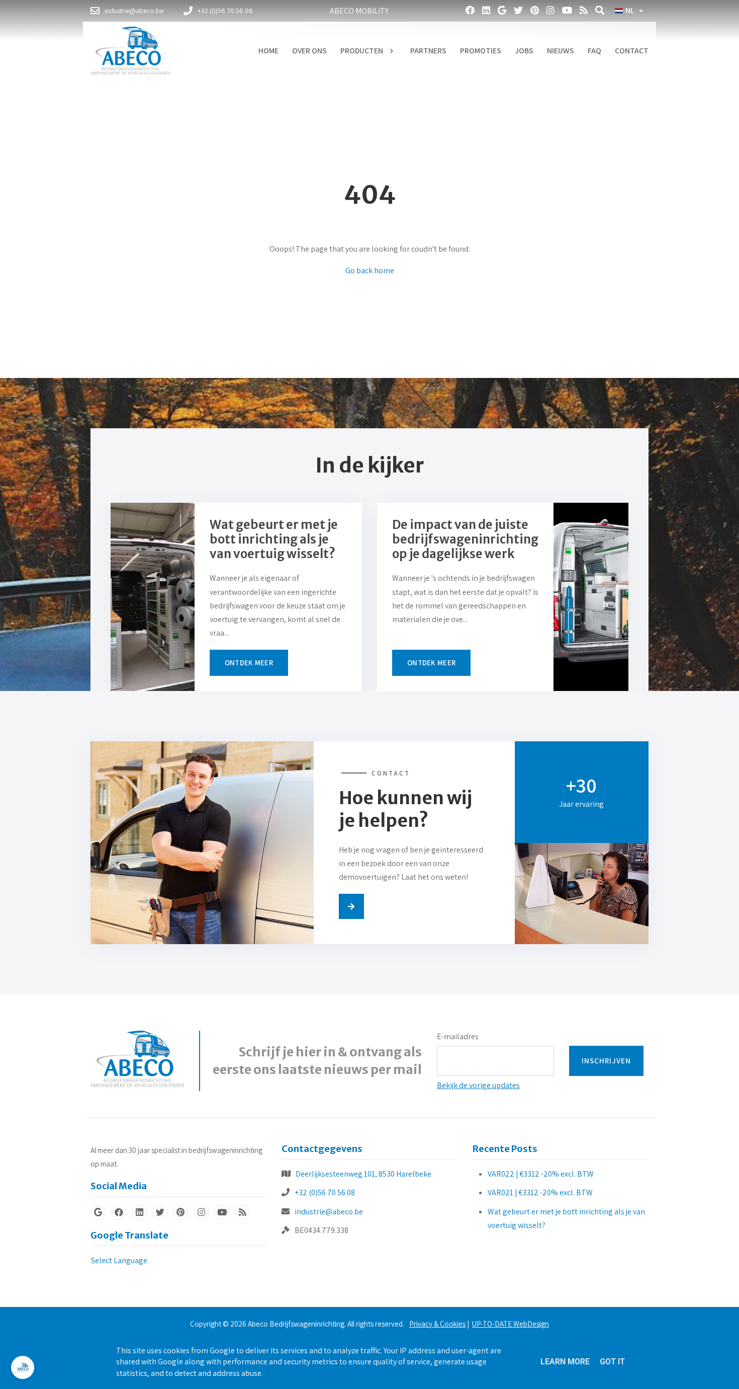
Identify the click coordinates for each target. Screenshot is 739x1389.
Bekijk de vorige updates (478, 1085)
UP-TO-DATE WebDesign (510, 1324)
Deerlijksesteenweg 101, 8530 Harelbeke (363, 1174)
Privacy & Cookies (437, 1324)
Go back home (369, 270)
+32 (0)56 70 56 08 (325, 1192)
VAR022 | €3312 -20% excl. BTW (541, 1174)
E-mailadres (458, 1036)
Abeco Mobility (359, 11)
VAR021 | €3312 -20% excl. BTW (540, 1192)
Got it (612, 1361)
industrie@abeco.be (329, 1211)
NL (629, 11)
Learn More (565, 1361)
